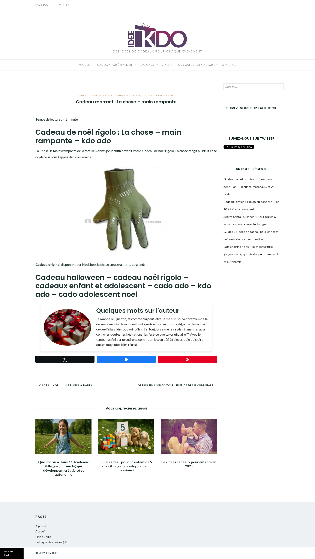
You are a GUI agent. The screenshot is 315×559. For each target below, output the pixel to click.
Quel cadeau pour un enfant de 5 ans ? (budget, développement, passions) (126, 466)
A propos (229, 65)
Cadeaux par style (155, 65)
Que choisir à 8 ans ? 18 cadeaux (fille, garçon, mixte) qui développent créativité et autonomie (63, 468)
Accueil (84, 65)
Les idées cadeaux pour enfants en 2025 (188, 464)
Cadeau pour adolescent (122, 95)
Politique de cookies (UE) (52, 542)
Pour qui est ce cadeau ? (196, 65)
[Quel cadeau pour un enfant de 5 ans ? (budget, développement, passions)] (126, 436)
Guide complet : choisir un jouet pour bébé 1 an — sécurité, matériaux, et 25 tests (249, 186)
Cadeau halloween (70, 277)
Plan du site (43, 536)
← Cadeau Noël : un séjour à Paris (63, 385)
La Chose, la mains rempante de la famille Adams (70, 151)
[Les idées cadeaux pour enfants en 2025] (189, 436)
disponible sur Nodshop (65, 264)
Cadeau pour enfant (159, 95)
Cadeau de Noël (90, 95)
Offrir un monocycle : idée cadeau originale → (177, 385)
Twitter (63, 4)
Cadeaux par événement (115, 65)
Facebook (42, 4)
